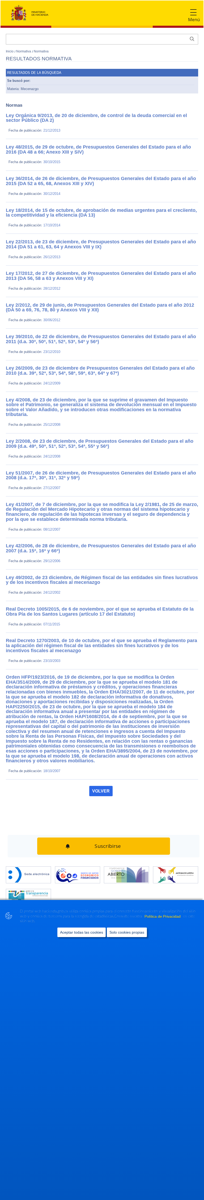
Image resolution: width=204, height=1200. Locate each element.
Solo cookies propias (126, 932)
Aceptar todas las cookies (81, 932)
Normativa (24, 51)
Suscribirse (107, 807)
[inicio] (77, 835)
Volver (101, 754)
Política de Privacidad (163, 916)
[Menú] (193, 12)
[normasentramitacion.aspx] (175, 835)
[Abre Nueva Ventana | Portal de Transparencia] (28, 858)
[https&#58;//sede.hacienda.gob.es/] (28, 835)
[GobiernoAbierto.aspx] (126, 835)
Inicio (10, 51)
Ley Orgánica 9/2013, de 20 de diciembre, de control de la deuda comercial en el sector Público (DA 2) (98, 115)
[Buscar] (191, 38)
